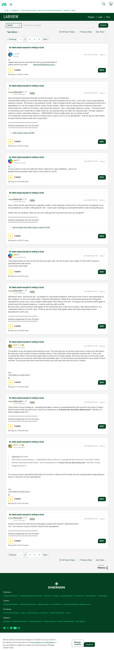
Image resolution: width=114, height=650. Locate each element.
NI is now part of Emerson (11, 613)
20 (15, 545)
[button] (10, 70)
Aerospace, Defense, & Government (31, 596)
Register (91, 17)
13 (15, 181)
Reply (102, 70)
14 (15, 240)
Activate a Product (49, 621)
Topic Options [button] (12, 32)
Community (15, 10)
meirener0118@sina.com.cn (44, 65)
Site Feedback (80, 621)
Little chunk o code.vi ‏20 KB (23, 133)
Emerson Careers (33, 613)
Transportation (102, 596)
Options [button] (102, 55)
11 (15, 74)
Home (7, 10)
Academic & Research (10, 596)
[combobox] (59, 25)
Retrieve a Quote (43, 604)
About (23, 613)
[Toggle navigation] (15, 5)
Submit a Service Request (66, 621)
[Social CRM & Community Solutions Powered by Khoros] (103, 567)
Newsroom (44, 613)
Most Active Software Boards (49, 10)
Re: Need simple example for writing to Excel (26, 47)
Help (108, 17)
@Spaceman (16, 457)
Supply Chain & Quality (57, 613)
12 (15, 146)
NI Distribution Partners (10, 604)
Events (69, 613)
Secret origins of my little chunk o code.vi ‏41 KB (31, 227)
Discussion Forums (28, 10)
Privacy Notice (36, 642)
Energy (56, 596)
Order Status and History (28, 604)
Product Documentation (19, 621)
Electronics (48, 596)
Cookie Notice (49, 642)
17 (15, 387)
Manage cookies (77, 643)
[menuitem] (104, 4)
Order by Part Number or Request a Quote (77, 604)
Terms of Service (56, 604)
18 (15, 430)
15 (15, 276)
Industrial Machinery (66, 596)
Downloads (6, 621)
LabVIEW (66, 10)
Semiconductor (91, 596)
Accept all (89, 644)
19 (15, 503)
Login (100, 17)
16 (15, 330)
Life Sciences (79, 596)
